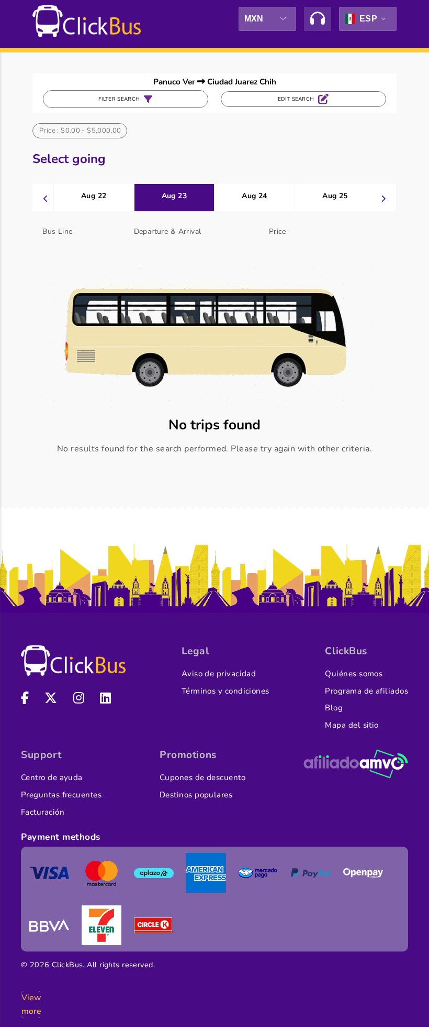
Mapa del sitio (351, 725)
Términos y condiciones (225, 691)
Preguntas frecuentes (61, 795)
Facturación (42, 812)
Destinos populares (196, 795)
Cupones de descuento (202, 777)
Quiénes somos (353, 673)
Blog (334, 707)
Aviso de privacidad (219, 673)
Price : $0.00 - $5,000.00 (80, 130)
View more (30, 1004)
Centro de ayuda (52, 777)
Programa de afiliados (366, 691)
